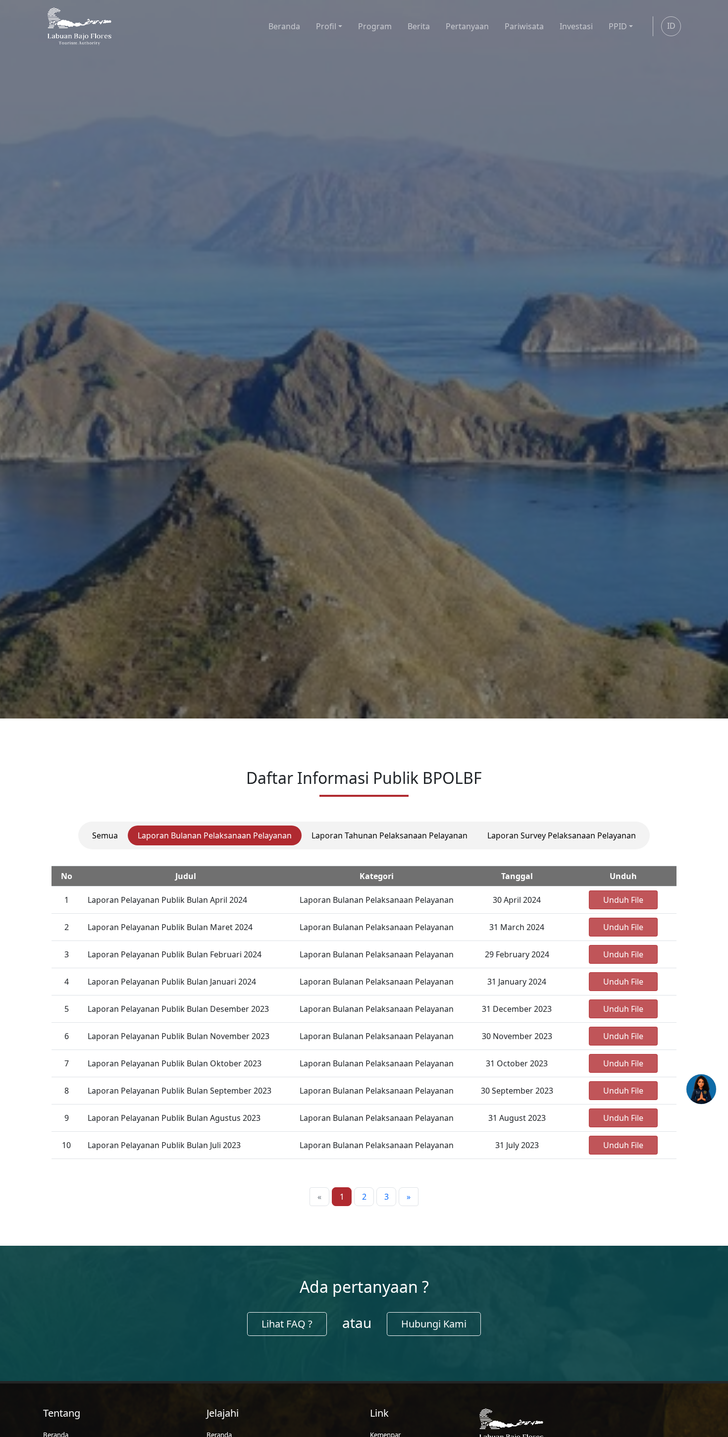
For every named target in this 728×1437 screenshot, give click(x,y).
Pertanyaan (467, 26)
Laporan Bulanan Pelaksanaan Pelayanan (215, 835)
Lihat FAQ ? (286, 1323)
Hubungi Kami (434, 1323)
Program (375, 26)
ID (671, 25)
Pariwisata (524, 26)
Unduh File (623, 899)
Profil (326, 26)
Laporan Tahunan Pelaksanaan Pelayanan (390, 835)
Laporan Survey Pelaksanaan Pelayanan (561, 835)
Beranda (284, 26)
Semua (105, 835)
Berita (419, 26)
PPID (618, 26)
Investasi (576, 26)
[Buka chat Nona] (701, 1089)
